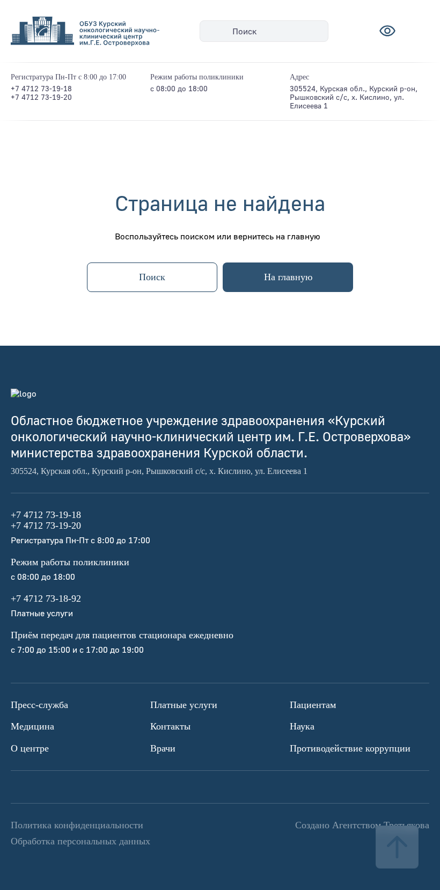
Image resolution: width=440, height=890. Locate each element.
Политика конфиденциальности (77, 825)
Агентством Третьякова (380, 825)
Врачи (162, 748)
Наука (302, 726)
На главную (288, 277)
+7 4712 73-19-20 (41, 96)
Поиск (244, 31)
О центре (30, 748)
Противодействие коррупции (350, 748)
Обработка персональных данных (80, 841)
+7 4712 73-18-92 (46, 598)
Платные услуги (183, 704)
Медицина (32, 726)
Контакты (170, 726)
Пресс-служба (39, 704)
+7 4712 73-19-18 (41, 88)
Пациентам (313, 704)
